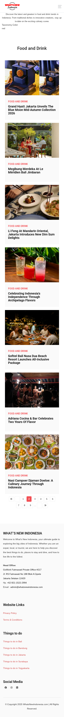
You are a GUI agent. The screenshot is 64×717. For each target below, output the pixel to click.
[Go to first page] (11, 499)
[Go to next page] (39, 505)
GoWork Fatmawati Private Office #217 (22, 569)
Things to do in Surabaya (15, 661)
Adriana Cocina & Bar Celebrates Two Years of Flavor (30, 420)
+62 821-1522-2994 (17, 582)
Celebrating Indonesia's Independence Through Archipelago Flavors (24, 297)
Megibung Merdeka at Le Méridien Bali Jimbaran (25, 170)
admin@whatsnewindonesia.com (26, 587)
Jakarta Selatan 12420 (14, 578)
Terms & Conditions (12, 620)
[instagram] (11, 687)
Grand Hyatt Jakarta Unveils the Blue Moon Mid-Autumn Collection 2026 (32, 110)
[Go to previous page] (17, 499)
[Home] (12, 6)
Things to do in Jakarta (14, 655)
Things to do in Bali (12, 641)
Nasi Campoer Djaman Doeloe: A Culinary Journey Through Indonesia (30, 484)
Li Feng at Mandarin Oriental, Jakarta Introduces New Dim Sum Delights (31, 234)
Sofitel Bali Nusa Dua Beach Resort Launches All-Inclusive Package (28, 359)
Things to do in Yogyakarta (16, 668)
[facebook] (6, 687)
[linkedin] (17, 687)
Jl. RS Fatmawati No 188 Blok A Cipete (22, 574)
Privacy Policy (10, 613)
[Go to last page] (45, 505)
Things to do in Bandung (15, 648)
